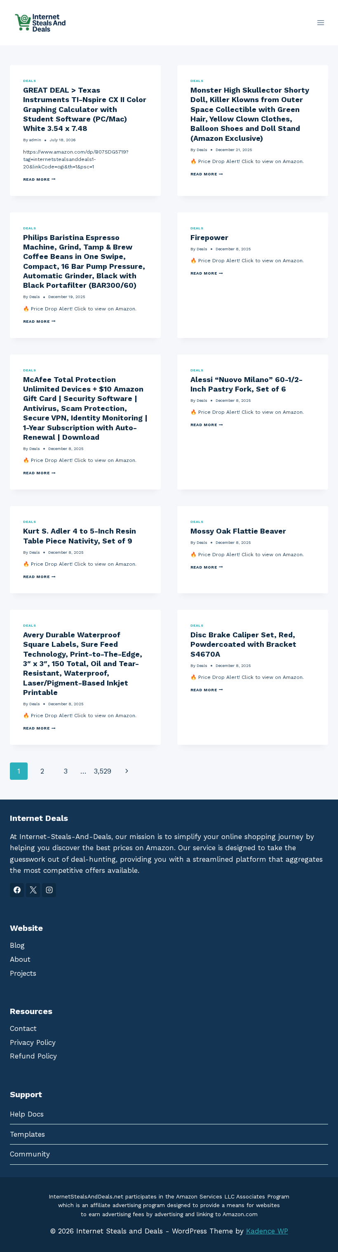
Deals (29, 81)
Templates (27, 1134)
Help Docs (27, 1114)
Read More (39, 179)
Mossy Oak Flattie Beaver (238, 531)
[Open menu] (320, 22)
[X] (33, 890)
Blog (17, 945)
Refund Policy (33, 1056)
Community (30, 1154)
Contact (23, 1028)
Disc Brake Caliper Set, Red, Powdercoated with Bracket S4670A (243, 644)
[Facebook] (17, 890)
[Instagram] (49, 890)
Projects (23, 973)
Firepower (209, 237)
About (20, 959)
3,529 (102, 771)
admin (35, 140)
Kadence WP (267, 1231)
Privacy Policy (33, 1042)
